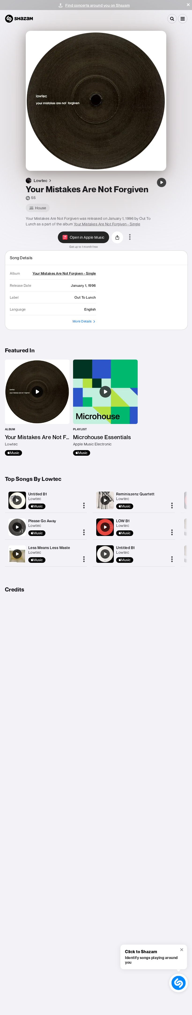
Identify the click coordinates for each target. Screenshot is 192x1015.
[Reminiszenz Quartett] (105, 500)
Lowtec (34, 498)
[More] (84, 506)
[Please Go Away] (17, 527)
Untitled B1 (37, 494)
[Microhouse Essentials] (105, 408)
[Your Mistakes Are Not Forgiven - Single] (37, 408)
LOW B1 (122, 520)
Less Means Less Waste (49, 547)
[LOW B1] (105, 527)
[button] (188, 4)
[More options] (130, 237)
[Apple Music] (13, 453)
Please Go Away (42, 520)
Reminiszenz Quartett (135, 494)
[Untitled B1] (17, 500)
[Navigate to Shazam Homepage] (19, 19)
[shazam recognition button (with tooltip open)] (178, 983)
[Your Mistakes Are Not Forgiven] (161, 182)
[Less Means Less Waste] (17, 554)
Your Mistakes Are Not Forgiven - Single (107, 224)
